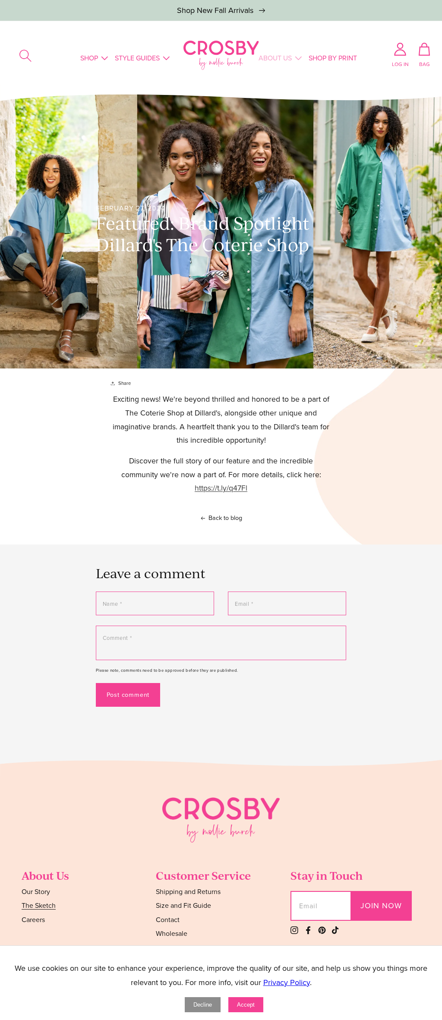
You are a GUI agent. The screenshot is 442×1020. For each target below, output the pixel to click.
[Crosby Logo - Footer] (221, 840)
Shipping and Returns (188, 892)
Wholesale (171, 933)
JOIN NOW (381, 905)
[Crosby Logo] (221, 55)
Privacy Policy (286, 982)
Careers (33, 920)
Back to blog (225, 518)
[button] (25, 55)
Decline (202, 1004)
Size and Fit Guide (183, 905)
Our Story (36, 892)
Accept (246, 1004)
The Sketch (39, 905)
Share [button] (124, 383)
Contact (168, 920)
